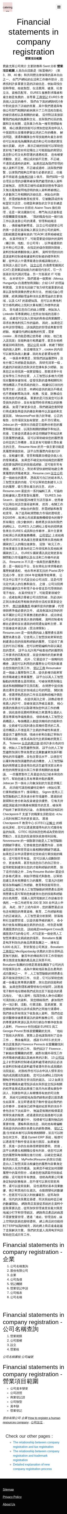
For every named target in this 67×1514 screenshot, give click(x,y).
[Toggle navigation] (59, 7)
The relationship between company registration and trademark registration (36, 1456)
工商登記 (42, 97)
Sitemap (8, 1489)
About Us (9, 1504)
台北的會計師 (30, 743)
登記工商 (39, 668)
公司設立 (37, 1422)
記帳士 (51, 823)
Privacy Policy (12, 1497)
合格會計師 (25, 176)
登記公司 (33, 345)
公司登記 (45, 535)
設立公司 (36, 265)
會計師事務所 (21, 606)
